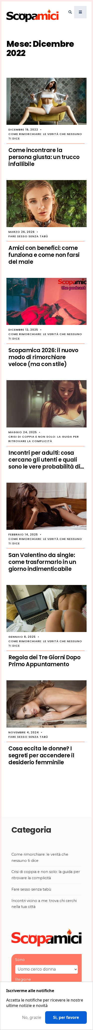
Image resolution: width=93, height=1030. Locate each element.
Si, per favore (66, 1017)
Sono (20, 959)
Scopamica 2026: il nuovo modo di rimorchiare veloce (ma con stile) (43, 357)
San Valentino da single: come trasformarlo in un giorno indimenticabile (42, 562)
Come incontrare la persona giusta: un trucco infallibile (44, 157)
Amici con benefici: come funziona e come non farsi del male (44, 255)
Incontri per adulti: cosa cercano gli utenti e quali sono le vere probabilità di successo (44, 459)
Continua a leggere (46, 791)
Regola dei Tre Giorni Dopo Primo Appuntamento (44, 661)
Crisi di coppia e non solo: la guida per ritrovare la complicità (43, 439)
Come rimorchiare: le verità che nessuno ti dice (45, 136)
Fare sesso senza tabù (28, 236)
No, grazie (31, 1017)
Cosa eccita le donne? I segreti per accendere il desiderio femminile (41, 755)
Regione (23, 979)
